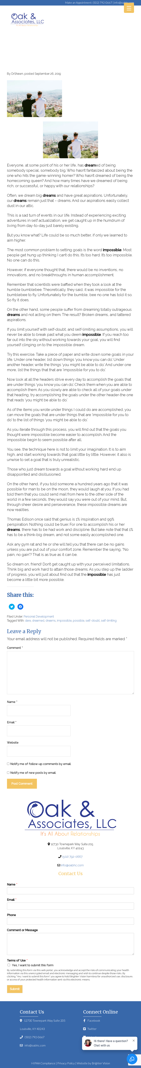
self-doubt (93, 620)
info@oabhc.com (124, 2)
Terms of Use (17, 960)
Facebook (93, 1020)
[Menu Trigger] (129, 8)
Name (12, 702)
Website (13, 742)
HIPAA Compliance (43, 1063)
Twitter (92, 1028)
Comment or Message (22, 930)
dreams (51, 620)
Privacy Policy (66, 1063)
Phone (11, 915)
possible (78, 620)
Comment (15, 648)
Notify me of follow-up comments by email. (40, 764)
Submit (15, 989)
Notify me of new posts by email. (33, 773)
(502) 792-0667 (102, 2)
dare (28, 620)
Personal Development (39, 616)
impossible (64, 620)
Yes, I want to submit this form (32, 965)
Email (11, 722)
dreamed (38, 620)
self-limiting (109, 620)
